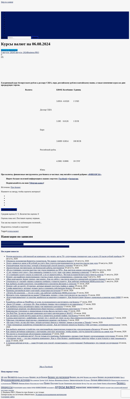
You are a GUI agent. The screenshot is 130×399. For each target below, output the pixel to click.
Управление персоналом (72, 383)
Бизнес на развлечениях (109, 377)
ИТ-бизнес (87, 380)
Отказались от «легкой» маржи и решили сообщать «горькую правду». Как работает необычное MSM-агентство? (55, 281)
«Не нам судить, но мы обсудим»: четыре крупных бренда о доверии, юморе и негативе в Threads (48, 322)
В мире (9, 31)
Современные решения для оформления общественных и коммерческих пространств (43, 309)
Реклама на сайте (13, 33)
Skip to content (7, 2)
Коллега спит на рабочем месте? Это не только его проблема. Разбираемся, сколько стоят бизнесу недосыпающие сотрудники (60, 336)
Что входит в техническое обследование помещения (28, 334)
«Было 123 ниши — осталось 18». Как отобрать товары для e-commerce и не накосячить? (44, 304)
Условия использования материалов (51, 394)
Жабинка (51, 380)
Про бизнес (16, 187)
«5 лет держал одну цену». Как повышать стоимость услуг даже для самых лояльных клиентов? (47, 272)
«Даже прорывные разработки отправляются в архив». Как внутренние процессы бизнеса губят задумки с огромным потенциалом (63, 325)
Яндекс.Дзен (85, 383)
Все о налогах (34, 380)
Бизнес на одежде (90, 377)
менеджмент (93, 387)
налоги (102, 387)
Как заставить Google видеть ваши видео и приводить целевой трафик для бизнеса (42, 315)
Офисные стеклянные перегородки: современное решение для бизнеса (36, 320)
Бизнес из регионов (58, 377)
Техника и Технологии (16, 19)
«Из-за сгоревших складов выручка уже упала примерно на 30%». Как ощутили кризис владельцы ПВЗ (51, 270)
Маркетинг (11, 15)
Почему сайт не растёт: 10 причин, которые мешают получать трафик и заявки (40, 286)
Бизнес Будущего (23, 377)
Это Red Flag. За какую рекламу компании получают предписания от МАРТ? (39, 313)
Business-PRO (33, 52)
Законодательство (76, 380)
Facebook (63, 179)
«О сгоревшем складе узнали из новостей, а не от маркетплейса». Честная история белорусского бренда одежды (55, 275)
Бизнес (9, 13)
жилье (29, 387)
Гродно (42, 380)
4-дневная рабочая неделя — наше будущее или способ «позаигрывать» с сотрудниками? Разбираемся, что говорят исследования (62, 343)
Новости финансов (9, 50)
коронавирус (51, 387)
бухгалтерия (17, 387)
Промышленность (14, 22)
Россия (61, 383)
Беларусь (13, 377)
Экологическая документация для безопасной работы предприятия (35, 268)
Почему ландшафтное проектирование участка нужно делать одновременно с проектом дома (46, 277)
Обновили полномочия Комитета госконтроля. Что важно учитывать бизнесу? (40, 261)
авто (91, 383)
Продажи (54, 383)
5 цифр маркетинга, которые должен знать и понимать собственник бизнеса (39, 288)
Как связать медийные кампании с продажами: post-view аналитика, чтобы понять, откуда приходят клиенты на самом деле (59, 331)
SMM (5, 377)
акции (95, 383)
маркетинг (81, 387)
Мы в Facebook (46, 367)
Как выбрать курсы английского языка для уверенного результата (34, 306)
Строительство (12, 24)
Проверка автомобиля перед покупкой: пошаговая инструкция (33, 290)
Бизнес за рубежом (38, 377)
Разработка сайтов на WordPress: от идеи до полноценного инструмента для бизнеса (42, 302)
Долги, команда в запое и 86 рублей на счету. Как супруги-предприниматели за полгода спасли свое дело (52, 263)
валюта (24, 387)
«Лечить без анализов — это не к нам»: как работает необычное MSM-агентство (41, 293)
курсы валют (13, 231)
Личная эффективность (101, 380)
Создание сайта (7, 397)
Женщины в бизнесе (62, 380)
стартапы (11, 390)
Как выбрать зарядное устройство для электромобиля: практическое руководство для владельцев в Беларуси (53, 329)
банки (99, 383)
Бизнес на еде (76, 377)
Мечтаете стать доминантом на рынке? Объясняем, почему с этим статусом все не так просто (46, 295)
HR (2, 377)
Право (9, 26)
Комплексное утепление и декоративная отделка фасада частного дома (37, 311)
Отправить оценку (9, 210)
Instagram (73, 179)
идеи (33, 387)
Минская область (24, 383)
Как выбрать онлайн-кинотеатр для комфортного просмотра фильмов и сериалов (41, 284)
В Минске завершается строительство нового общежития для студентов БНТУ (35, 246)
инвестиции (41, 387)
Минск (14, 383)
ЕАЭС (46, 380)
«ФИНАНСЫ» (94, 174)
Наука (8, 28)
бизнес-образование (109, 383)
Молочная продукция (36, 383)
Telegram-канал (36, 183)
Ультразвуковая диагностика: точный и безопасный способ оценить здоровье (39, 265)
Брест (122, 377)
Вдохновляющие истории (15, 380)
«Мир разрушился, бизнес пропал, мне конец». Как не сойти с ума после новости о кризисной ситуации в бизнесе (56, 279)
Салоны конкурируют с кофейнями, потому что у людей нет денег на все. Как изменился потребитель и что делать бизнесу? (60, 318)
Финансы (10, 17)
